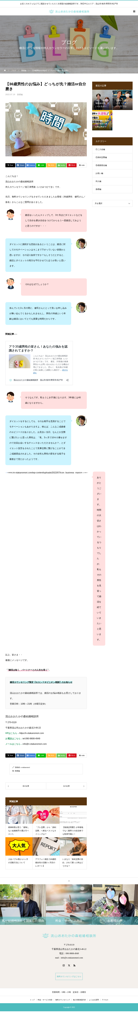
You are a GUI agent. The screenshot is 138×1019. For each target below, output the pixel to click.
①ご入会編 (100, 149)
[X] (69, 965)
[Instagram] (63, 965)
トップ (32, 1000)
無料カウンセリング (62, 1000)
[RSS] (74, 965)
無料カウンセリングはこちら (69, 976)
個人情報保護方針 (79, 1000)
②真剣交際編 (101, 157)
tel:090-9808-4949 (31, 738)
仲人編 (98, 181)
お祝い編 (99, 173)
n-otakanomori (25, 767)
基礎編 (20, 95)
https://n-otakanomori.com (31, 733)
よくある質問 (94, 1000)
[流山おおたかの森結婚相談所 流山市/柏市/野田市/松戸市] (69, 935)
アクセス (105, 1000)
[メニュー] (134, 11)
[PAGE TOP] (69, 880)
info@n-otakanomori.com (35, 744)
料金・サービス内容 (45, 1000)
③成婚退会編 (101, 165)
